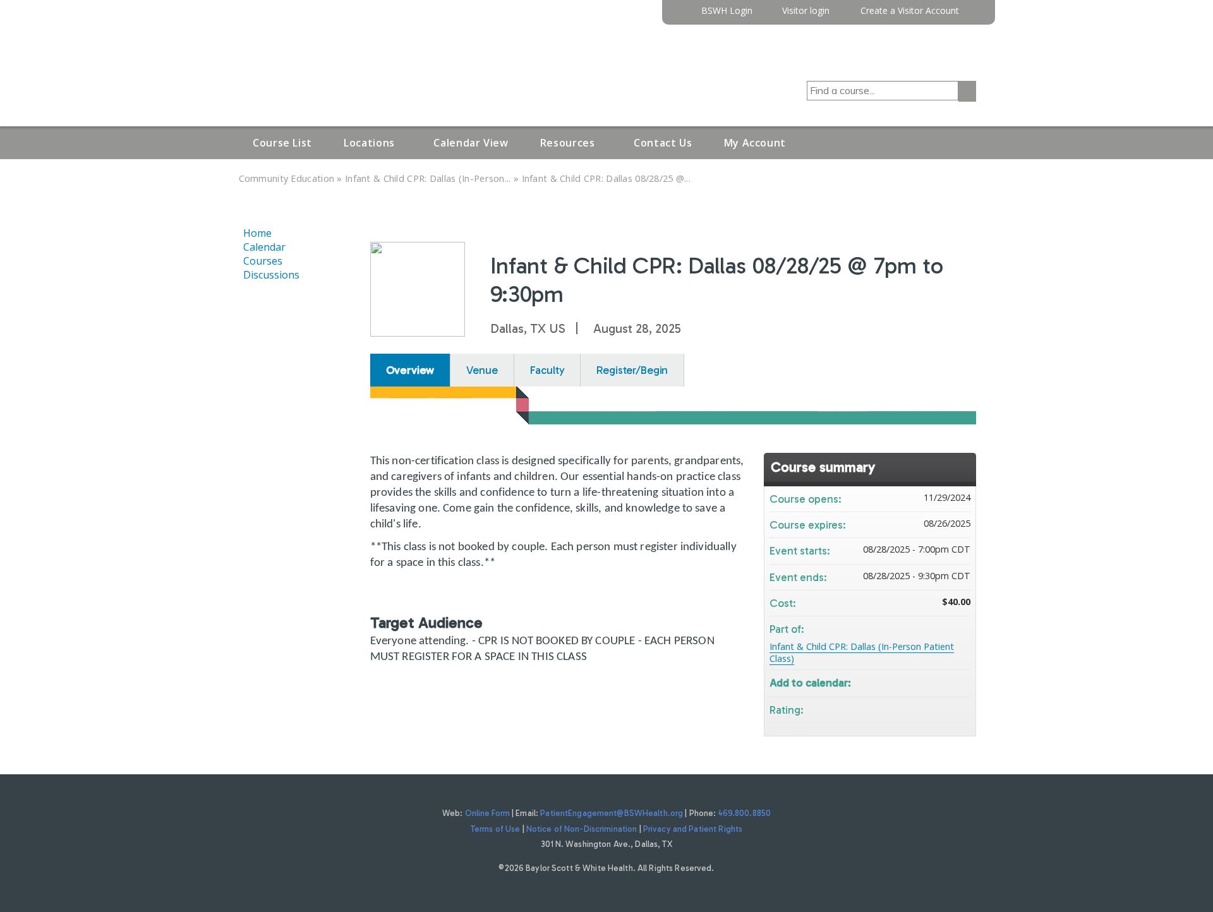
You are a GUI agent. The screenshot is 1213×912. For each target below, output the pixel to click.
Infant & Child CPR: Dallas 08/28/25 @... (606, 178)
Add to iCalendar (944, 681)
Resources (567, 143)
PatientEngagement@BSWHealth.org (611, 813)
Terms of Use (496, 829)
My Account (755, 143)
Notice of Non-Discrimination (581, 829)
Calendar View (470, 143)
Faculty (547, 370)
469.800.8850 (744, 813)
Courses (262, 261)
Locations (369, 143)
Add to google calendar (911, 681)
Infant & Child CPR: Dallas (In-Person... (428, 178)
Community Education (287, 178)
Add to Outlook (960, 681)
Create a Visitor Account (909, 11)
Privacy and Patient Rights (692, 829)
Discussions (271, 275)
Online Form (487, 813)
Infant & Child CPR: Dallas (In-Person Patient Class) (861, 652)
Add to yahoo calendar (927, 681)
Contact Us (663, 143)
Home (257, 233)
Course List (282, 143)
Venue (481, 370)
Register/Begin (632, 370)
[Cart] (972, 15)
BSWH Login (726, 11)
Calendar (264, 247)
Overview (410, 370)
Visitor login (806, 11)
